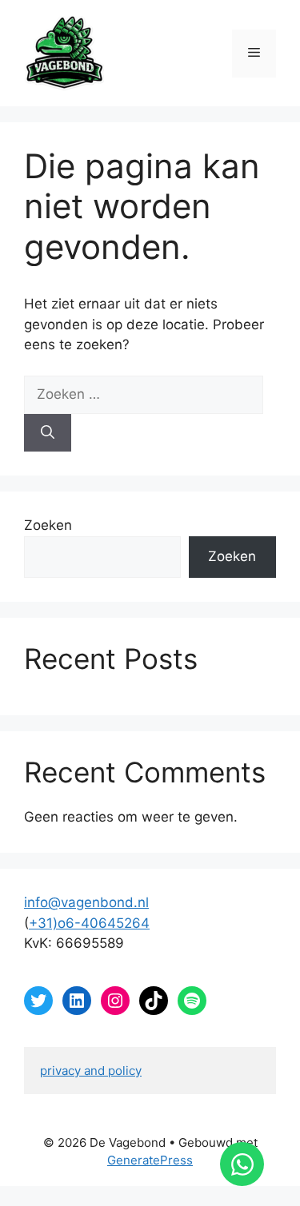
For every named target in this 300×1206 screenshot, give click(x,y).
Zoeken (48, 525)
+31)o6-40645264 (89, 923)
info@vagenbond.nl (86, 902)
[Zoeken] (47, 433)
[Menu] (254, 54)
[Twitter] (38, 1000)
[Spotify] (192, 1000)
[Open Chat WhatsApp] (242, 1164)
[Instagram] (115, 1000)
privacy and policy (91, 1070)
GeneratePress (150, 1160)
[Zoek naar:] (143, 394)
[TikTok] (153, 1000)
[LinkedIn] (76, 1000)
